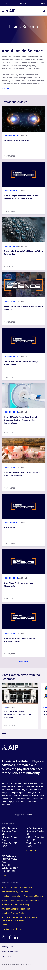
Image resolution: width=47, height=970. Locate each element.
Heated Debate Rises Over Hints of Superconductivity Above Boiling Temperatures (20, 420)
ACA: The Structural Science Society (18, 887)
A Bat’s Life (9, 527)
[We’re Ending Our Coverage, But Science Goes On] (23, 284)
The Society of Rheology (12, 929)
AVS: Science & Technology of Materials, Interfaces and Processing (19, 919)
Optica (4, 924)
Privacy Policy (7, 956)
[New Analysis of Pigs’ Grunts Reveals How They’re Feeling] (23, 450)
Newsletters (23, 3)
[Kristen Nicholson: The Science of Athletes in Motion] (23, 616)
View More (6, 88)
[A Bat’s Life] (23, 506)
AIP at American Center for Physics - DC (35, 831)
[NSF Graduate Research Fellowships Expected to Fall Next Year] (20, 693)
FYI (5, 708)
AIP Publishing (9, 856)
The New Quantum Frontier (17, 140)
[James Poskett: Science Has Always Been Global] (23, 340)
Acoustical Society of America (15, 892)
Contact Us (31, 850)
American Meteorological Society (16, 909)
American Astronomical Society (15, 904)
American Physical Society (13, 913)
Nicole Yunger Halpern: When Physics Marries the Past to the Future (22, 197)
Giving (42, 3)
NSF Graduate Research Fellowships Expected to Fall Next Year (17, 714)
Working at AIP (7, 947)
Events (4, 3)
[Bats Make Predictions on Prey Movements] (23, 561)
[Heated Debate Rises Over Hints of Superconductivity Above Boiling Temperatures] (23, 395)
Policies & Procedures (10, 951)
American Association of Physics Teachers (20, 900)
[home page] (11, 10)
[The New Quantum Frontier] (23, 119)
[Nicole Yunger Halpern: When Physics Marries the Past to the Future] (23, 174)
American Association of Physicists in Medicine (22, 896)
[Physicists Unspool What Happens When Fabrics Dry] (23, 229)
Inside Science (11, 135)
